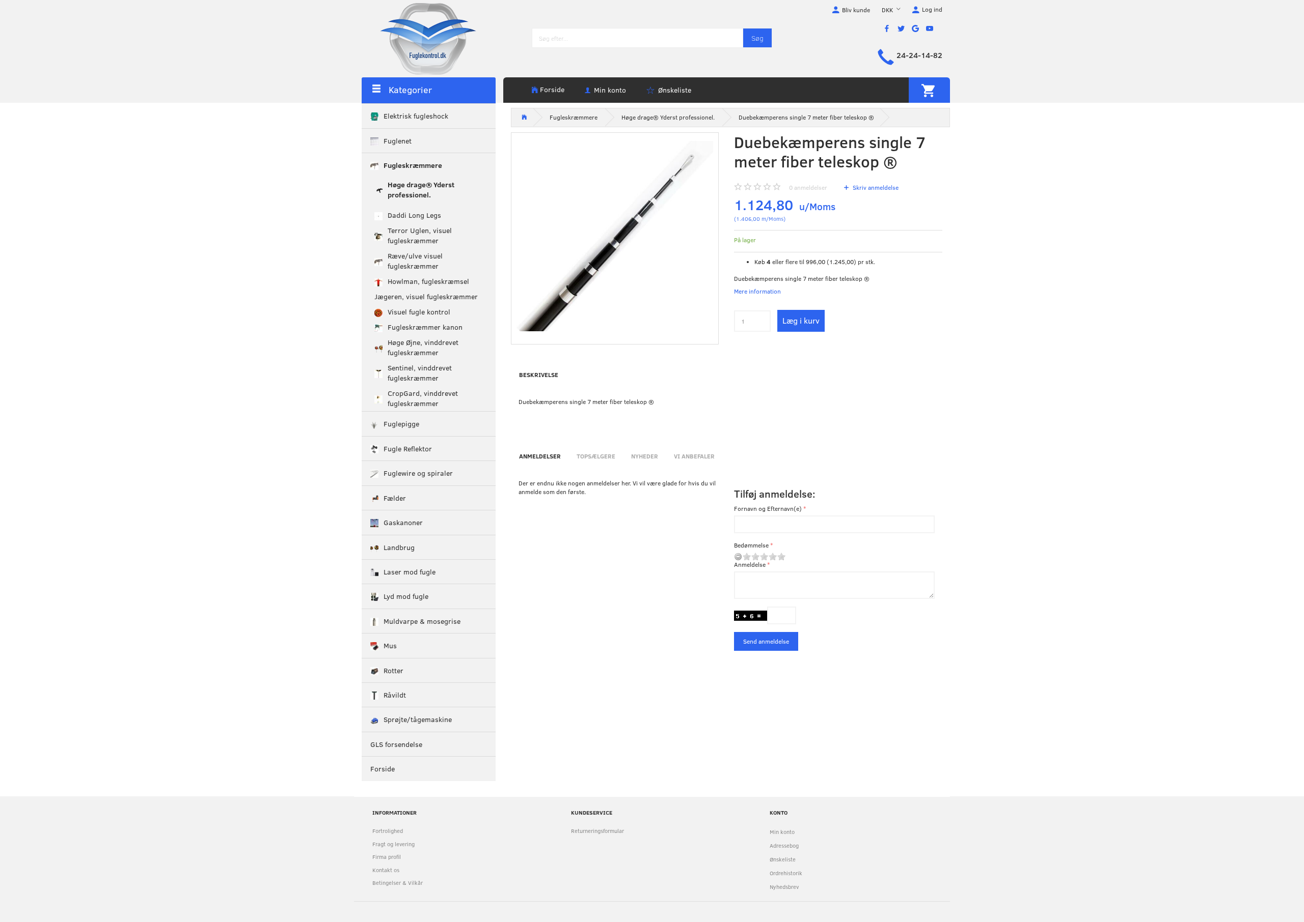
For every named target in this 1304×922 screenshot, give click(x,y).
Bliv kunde (856, 10)
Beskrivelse (538, 374)
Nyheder (644, 456)
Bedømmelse (751, 545)
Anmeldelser (540, 456)
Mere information (757, 291)
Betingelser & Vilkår (397, 882)
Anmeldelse (750, 564)
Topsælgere (596, 456)
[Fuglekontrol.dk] (420, 38)
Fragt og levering (393, 844)
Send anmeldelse (766, 641)
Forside (552, 89)
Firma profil (386, 856)
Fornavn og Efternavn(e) (768, 508)
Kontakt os (385, 870)
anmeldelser (808, 187)
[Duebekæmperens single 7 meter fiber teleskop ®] (615, 236)
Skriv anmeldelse (875, 187)
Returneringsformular (597, 830)
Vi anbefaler (694, 456)
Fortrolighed (387, 830)
